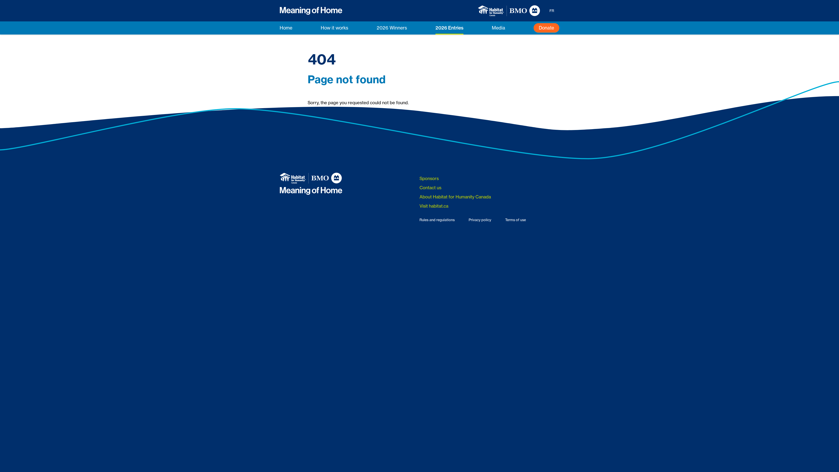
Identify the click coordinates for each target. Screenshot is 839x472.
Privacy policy (480, 220)
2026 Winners (392, 28)
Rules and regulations (437, 220)
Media (498, 28)
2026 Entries (449, 28)
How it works (334, 28)
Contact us (430, 187)
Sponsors (429, 178)
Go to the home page (329, 113)
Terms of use (515, 220)
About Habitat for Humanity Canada (455, 197)
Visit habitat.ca (434, 206)
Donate (546, 28)
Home (286, 28)
